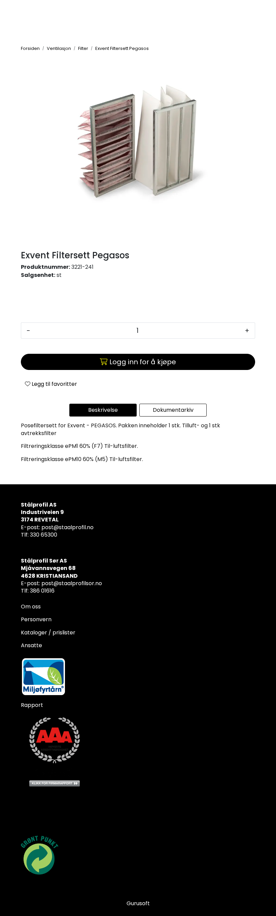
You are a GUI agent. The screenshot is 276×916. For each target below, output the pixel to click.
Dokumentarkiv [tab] (173, 410)
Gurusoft (138, 903)
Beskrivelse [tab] (103, 410)
